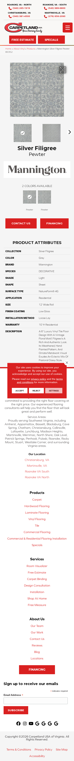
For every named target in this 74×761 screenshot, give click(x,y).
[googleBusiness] (37, 723)
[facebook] (18, 723)
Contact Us (20, 223)
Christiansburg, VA (37, 459)
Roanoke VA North (37, 477)
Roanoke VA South (37, 471)
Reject (36, 390)
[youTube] (31, 723)
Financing (54, 223)
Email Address (13, 695)
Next (68, 131)
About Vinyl (19, 48)
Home (8, 48)
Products (31, 48)
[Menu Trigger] (68, 27)
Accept (19, 390)
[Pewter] (29, 196)
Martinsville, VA (37, 465)
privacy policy (38, 378)
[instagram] (24, 723)
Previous (5, 131)
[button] (22, 40)
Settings (54, 390)
